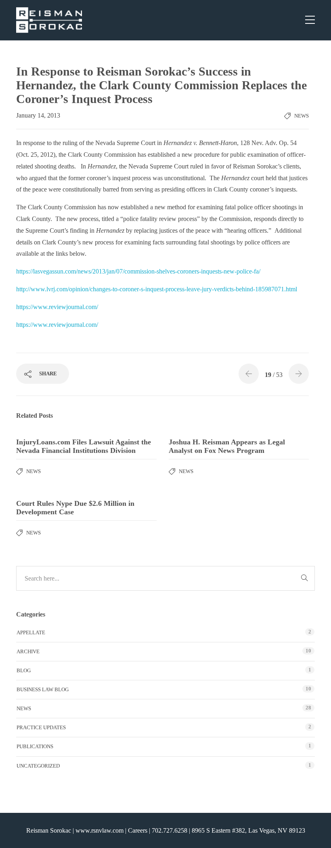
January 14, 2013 (38, 115)
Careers (137, 830)
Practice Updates (41, 727)
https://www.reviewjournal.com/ (57, 306)
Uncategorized (38, 766)
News (301, 116)
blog (24, 670)
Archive (28, 651)
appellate (31, 632)
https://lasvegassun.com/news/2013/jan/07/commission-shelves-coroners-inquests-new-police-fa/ (138, 271)
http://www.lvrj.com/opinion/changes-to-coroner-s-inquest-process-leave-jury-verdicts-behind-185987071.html (156, 289)
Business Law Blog (43, 689)
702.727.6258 (169, 830)
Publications (35, 746)
